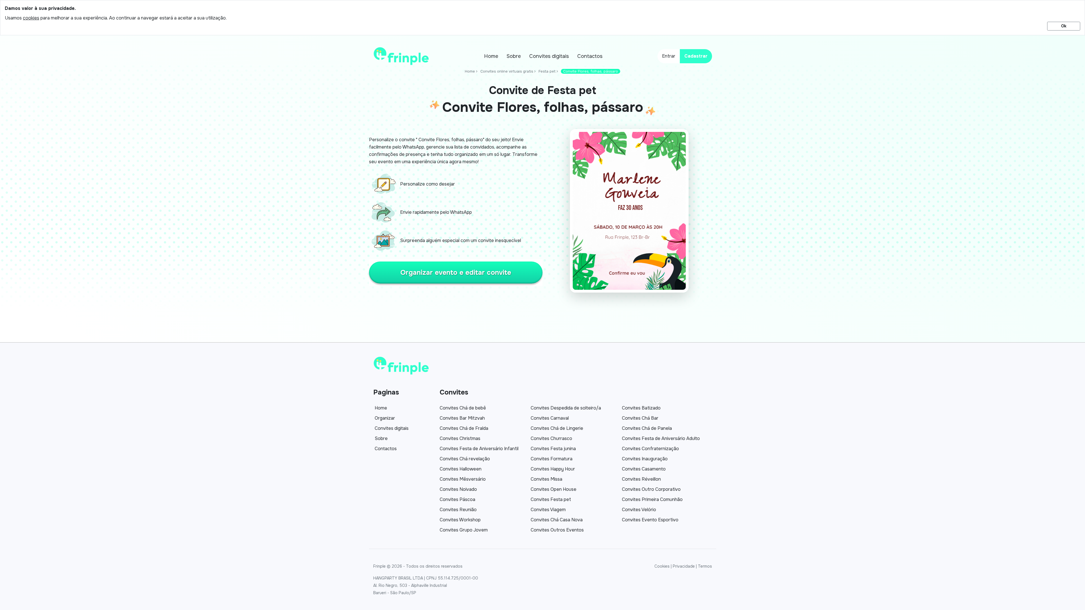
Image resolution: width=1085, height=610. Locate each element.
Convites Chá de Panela (647, 428)
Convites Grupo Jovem (464, 530)
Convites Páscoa (457, 499)
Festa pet (547, 71)
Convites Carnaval (550, 418)
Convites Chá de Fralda (464, 428)
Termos (705, 566)
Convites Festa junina (553, 449)
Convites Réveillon (641, 479)
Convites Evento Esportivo (650, 520)
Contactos (589, 56)
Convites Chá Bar (640, 418)
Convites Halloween (460, 469)
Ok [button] (1063, 26)
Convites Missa (546, 479)
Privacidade (684, 566)
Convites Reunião (458, 510)
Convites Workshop (460, 520)
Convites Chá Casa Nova (557, 520)
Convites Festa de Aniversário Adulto (661, 438)
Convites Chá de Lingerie (557, 428)
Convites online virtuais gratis (506, 71)
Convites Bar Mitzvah (462, 418)
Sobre (514, 56)
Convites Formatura (551, 459)
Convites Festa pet (551, 499)
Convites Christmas (460, 438)
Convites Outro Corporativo (651, 489)
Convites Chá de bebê (463, 408)
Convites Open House (553, 489)
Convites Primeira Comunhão (652, 499)
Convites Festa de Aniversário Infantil (479, 449)
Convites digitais (549, 56)
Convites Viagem (548, 510)
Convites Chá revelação (465, 459)
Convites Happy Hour (553, 469)
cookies (31, 18)
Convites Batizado (641, 408)
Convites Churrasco (551, 438)
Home (491, 56)
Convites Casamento (644, 469)
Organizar (385, 418)
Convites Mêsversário (463, 479)
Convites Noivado (458, 489)
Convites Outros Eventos (557, 530)
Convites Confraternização (650, 449)
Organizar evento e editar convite (455, 272)
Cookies (662, 566)
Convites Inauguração (645, 459)
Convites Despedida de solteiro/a (566, 408)
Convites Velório (639, 510)
